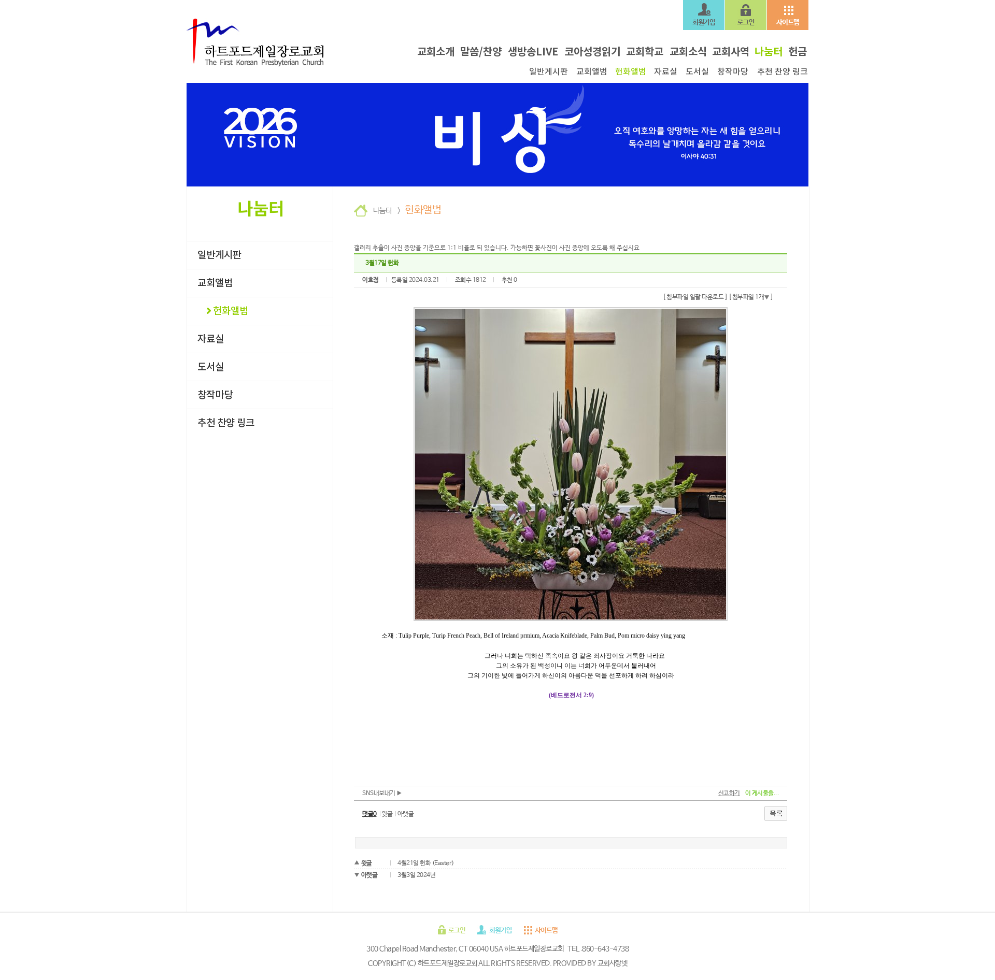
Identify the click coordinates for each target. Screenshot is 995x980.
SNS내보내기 (379, 793)
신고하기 (729, 793)
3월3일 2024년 (416, 875)
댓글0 (369, 814)
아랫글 (405, 814)
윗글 (386, 814)
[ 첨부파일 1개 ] (751, 297)
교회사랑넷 (613, 963)
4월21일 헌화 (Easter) (425, 863)
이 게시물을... (762, 793)
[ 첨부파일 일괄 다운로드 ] (695, 297)
